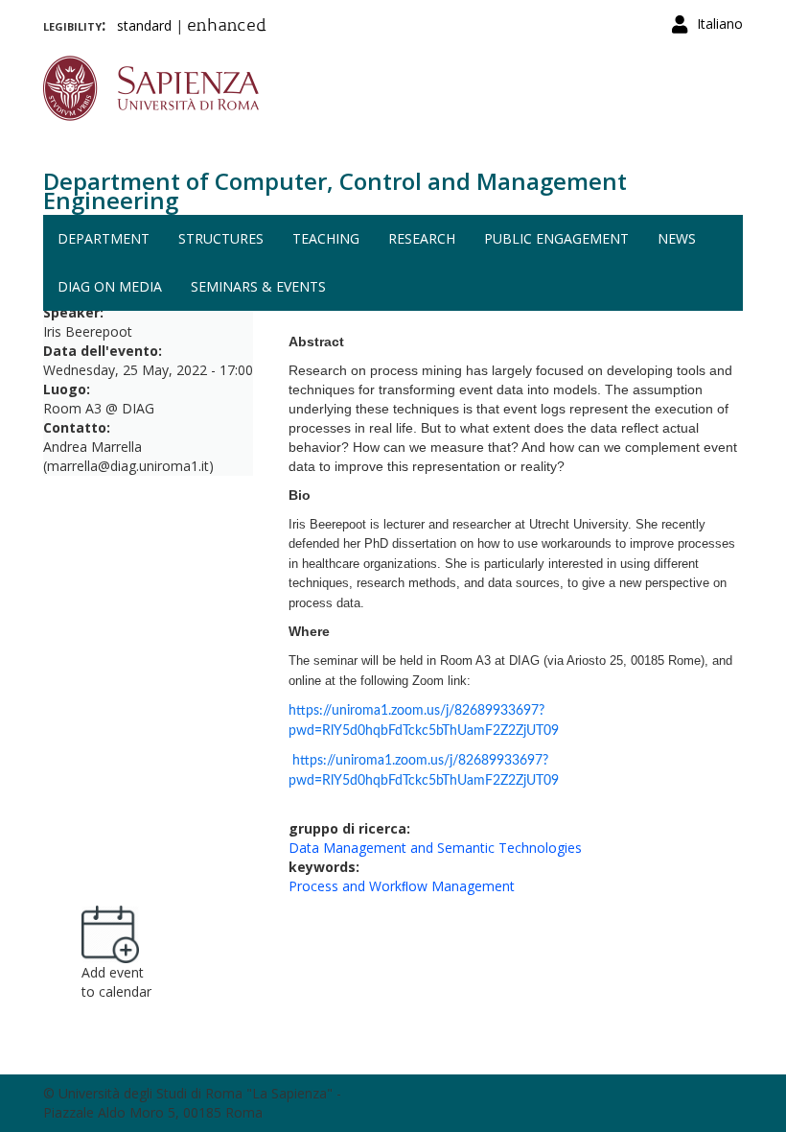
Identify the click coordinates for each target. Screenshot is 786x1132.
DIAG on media (110, 286)
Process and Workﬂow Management (402, 886)
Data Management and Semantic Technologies (435, 847)
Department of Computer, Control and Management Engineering (335, 190)
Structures (221, 238)
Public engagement (556, 238)
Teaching (325, 238)
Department (104, 238)
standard (144, 25)
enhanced (226, 26)
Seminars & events (258, 286)
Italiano (720, 23)
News (677, 238)
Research (421, 238)
